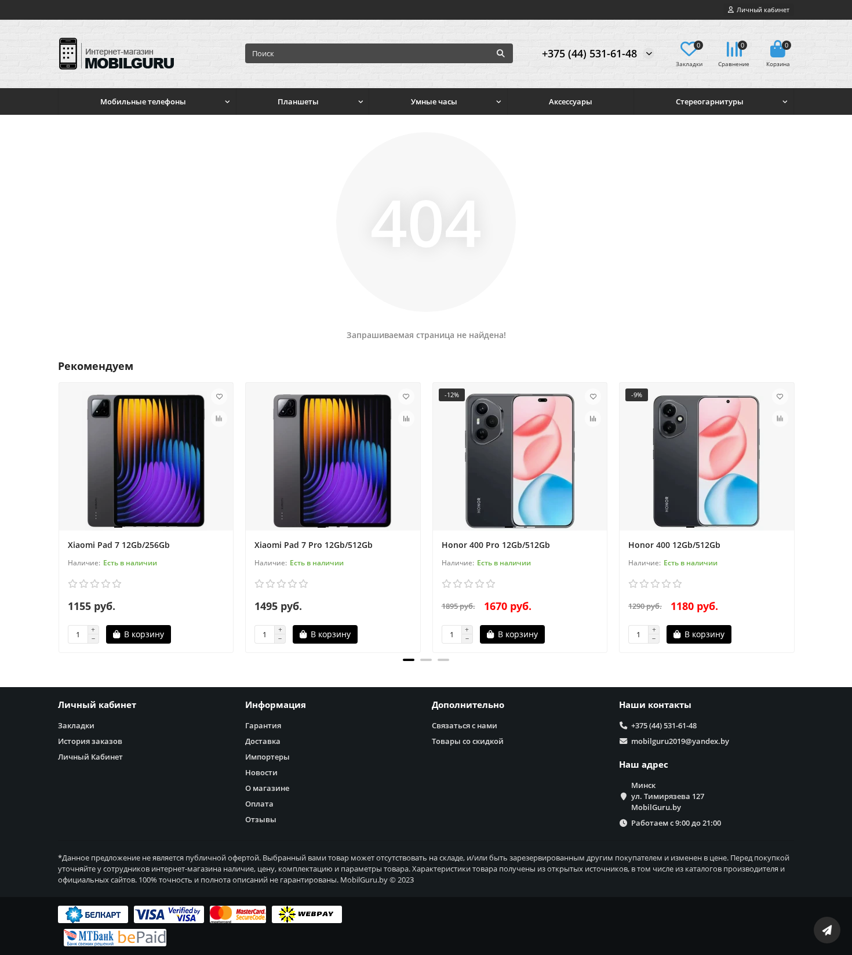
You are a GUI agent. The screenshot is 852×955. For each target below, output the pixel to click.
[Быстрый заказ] (191, 634)
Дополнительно (468, 705)
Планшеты (298, 101)
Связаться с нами (464, 725)
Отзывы (260, 819)
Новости (261, 772)
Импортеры (267, 756)
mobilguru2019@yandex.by (680, 741)
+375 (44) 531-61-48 (589, 53)
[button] (408, 660)
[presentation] (59, 515)
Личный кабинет (97, 705)
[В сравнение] (219, 419)
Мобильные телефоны (143, 101)
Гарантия (263, 725)
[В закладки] (219, 396)
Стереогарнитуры (710, 101)
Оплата (259, 803)
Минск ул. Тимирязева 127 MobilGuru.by (667, 796)
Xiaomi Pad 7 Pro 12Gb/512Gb (313, 544)
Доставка (263, 741)
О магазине (267, 788)
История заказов (90, 741)
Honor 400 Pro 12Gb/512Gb (496, 544)
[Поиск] (500, 53)
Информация (275, 705)
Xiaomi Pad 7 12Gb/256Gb (119, 544)
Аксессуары (570, 101)
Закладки (76, 725)
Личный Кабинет (90, 756)
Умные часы (434, 101)
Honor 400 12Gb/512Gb (674, 544)
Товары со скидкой (468, 741)
